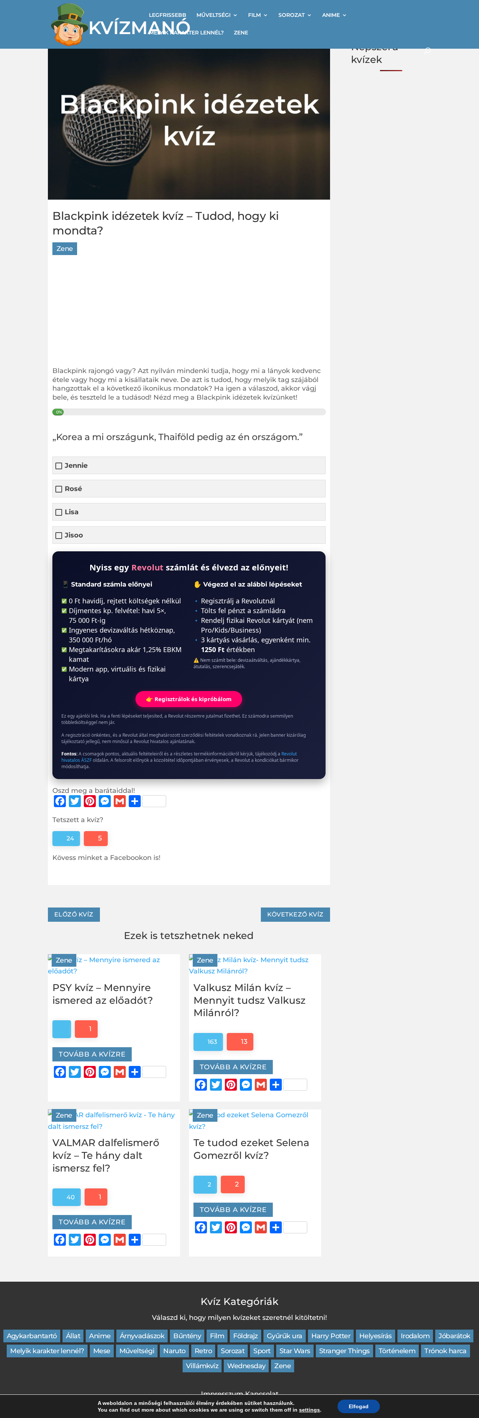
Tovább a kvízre (92, 1054)
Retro (203, 1351)
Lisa (72, 512)
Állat (73, 1336)
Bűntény (187, 1336)
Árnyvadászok (142, 1336)
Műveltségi (213, 15)
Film (254, 15)
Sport (261, 1351)
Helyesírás (375, 1336)
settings (309, 1410)
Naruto (174, 1351)
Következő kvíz (295, 914)
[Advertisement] (189, 314)
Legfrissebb (167, 15)
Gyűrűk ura (284, 1336)
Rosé (73, 489)
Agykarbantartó (32, 1336)
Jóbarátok (454, 1336)
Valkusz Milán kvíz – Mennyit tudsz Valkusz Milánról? (249, 1000)
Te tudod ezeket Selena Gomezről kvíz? (251, 1149)
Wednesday (246, 1366)
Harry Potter (331, 1336)
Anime (331, 15)
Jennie (76, 465)
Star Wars (295, 1351)
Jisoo (74, 535)
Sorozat (291, 15)
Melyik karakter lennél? (186, 33)
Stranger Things (344, 1351)
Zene (241, 33)
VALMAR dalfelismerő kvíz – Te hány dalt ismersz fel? (105, 1155)
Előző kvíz (74, 914)
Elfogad (359, 1406)
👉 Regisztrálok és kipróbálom (189, 699)
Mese (101, 1351)
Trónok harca (445, 1351)
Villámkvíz (202, 1366)
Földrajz (245, 1336)
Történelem (397, 1351)
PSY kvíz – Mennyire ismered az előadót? (102, 994)
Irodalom (415, 1336)
